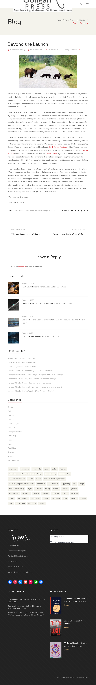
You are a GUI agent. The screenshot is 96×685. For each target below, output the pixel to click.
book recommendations (17, 479)
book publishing (64, 474)
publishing (56, 498)
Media (10, 440)
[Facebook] (72, 211)
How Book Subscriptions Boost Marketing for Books (42, 336)
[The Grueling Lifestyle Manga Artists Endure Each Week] (13, 288)
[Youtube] (25, 582)
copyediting (66, 484)
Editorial (11, 415)
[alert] (69, 542)
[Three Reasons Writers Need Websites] (27, 232)
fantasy (65, 489)
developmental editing (16, 489)
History (11, 419)
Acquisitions (25, 469)
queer (65, 498)
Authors (63, 469)
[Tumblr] (81, 211)
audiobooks (37, 469)
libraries (45, 494)
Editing (47, 489)
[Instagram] (15, 582)
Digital (10, 411)
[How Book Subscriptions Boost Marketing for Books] (13, 337)
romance (83, 498)
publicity (46, 498)
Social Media (20, 503)
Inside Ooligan (13, 423)
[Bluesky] (20, 582)
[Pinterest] (84, 211)
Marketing (12, 436)
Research (11, 452)
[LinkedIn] (78, 211)
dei (74, 484)
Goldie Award (51, 153)
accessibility (13, 469)
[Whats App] (87, 211)
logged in (22, 266)
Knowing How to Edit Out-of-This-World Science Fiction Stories (47, 303)
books (31, 479)
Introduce (11, 427)
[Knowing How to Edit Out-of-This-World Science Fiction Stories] (13, 305)
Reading (73, 498)
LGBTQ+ (36, 494)
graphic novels (14, 494)
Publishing (12, 448)
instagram (25, 494)
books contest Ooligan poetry (54, 479)
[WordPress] (40, 582)
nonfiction (74, 494)
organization (35, 498)
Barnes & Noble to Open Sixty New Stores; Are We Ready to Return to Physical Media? (26, 613)
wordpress (32, 503)
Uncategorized (13, 460)
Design (10, 407)
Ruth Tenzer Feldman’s (58, 147)
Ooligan (11, 498)
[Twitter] (75, 211)
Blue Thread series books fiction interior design (25, 474)
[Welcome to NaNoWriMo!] (69, 232)
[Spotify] (35, 582)
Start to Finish (13, 456)
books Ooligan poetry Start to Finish (21, 484)
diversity (39, 489)
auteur (46, 469)
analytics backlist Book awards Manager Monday (35, 210)
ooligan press (22, 498)
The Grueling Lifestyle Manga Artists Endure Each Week (44, 287)
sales (11, 503)
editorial (56, 489)
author (54, 469)
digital (30, 489)
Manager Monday (70, 50)
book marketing (50, 474)
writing (42, 503)
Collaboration (53, 484)
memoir (64, 494)
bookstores (41, 484)
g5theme (74, 489)
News (10, 444)
